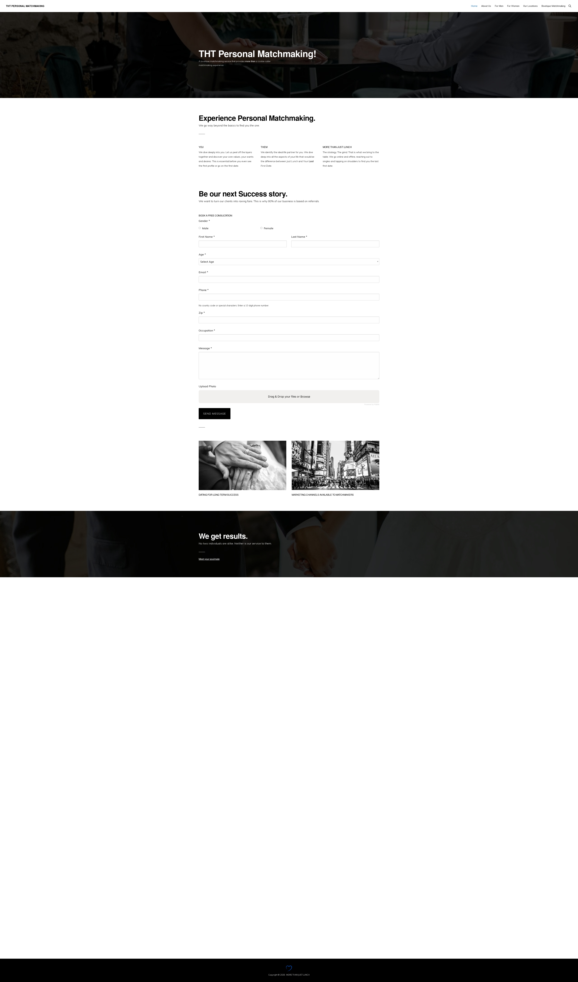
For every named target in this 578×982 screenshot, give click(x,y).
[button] (570, 6)
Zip (202, 312)
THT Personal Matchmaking (25, 6)
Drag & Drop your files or (289, 396)
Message (205, 348)
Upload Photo (207, 386)
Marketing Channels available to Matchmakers (323, 494)
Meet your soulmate (209, 559)
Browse (305, 396)
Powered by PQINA (371, 404)
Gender (204, 221)
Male (205, 228)
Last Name (299, 236)
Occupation (207, 330)
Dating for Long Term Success (218, 494)
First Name (207, 236)
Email (203, 272)
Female (268, 228)
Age (202, 254)
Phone (204, 290)
